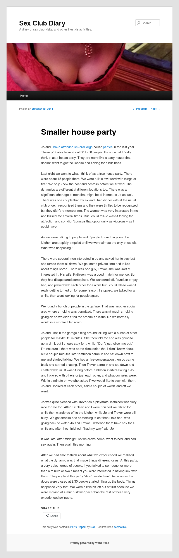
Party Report (78, 527)
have (56, 146)
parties (108, 146)
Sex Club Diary (42, 22)
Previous (140, 109)
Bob (92, 527)
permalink (120, 527)
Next (155, 109)
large (89, 146)
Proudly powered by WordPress (89, 543)
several (79, 146)
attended (67, 146)
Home (24, 95)
